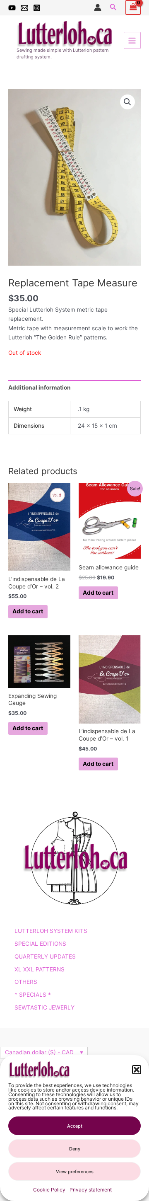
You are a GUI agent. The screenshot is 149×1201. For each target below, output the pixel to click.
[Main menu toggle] (132, 40)
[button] (136, 1069)
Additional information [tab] (39, 387)
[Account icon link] (97, 7)
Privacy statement (91, 1189)
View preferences (75, 1171)
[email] (24, 8)
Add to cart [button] (27, 611)
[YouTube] (12, 8)
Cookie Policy (49, 1189)
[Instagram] (37, 8)
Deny (74, 1149)
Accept (74, 1126)
